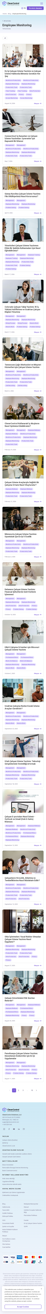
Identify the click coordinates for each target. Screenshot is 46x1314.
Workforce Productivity (13, 80)
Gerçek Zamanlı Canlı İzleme (11, 1157)
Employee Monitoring (12, 84)
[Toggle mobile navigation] (42, 3)
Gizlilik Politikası (7, 1213)
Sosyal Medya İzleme (11, 1189)
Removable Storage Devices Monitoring (15, 1167)
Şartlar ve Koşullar (8, 1226)
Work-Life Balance (11, 661)
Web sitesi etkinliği (8, 1178)
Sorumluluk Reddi (8, 1223)
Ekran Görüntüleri (7, 1165)
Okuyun (36, 103)
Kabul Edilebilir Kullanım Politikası (10, 1231)
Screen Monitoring (11, 98)
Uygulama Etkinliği (8, 1181)
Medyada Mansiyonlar (31, 1204)
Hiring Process (10, 323)
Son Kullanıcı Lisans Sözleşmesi (8, 1240)
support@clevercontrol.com (10, 1122)
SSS (3, 1220)
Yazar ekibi (5, 1210)
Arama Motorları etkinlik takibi (11, 1184)
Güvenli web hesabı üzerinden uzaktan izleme (17, 1154)
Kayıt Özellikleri (10, 1161)
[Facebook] (9, 1129)
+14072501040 (7, 1124)
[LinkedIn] (19, 1129)
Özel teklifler (6, 1247)
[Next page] (36, 1090)
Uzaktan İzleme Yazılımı (13, 1150)
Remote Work (34, 323)
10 (32, 1090)
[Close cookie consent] (41, 1288)
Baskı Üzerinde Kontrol (9, 1170)
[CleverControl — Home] (20, 3)
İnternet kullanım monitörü (15, 1175)
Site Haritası (6, 1244)
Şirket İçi (5, 1143)
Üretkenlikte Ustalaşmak (10, 1195)
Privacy (21, 94)
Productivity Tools (11, 87)
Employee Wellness (34, 430)
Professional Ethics (12, 657)
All (5, 38)
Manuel (26, 1207)
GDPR (26, 1226)
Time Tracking (10, 91)
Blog (9, 14)
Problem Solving (11, 207)
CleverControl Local (8, 1146)
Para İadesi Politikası (30, 1215)
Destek (26, 1220)
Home (5, 14)
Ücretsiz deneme (35, 8)
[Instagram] (4, 1129)
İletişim (4, 1236)
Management (10, 145)
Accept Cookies (23, 1307)
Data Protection (35, 91)
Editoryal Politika (7, 1216)
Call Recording (10, 385)
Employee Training (34, 255)
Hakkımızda (6, 1207)
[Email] (24, 1129)
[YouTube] (14, 1129)
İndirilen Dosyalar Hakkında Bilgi (32, 1211)
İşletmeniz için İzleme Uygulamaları (13, 1192)
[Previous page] (10, 1090)
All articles (7, 21)
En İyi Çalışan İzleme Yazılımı (33, 1223)
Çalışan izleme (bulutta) (10, 1140)
